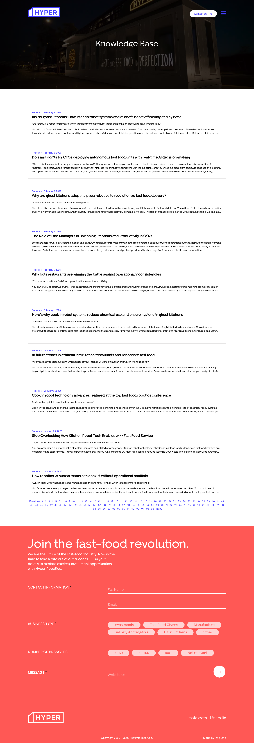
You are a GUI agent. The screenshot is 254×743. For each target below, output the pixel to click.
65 (138, 504)
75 (185, 504)
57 (99, 504)
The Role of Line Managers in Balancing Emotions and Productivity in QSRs (92, 236)
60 (114, 504)
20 (116, 501)
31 (170, 501)
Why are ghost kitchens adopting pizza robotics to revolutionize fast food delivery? (99, 195)
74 (180, 504)
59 (109, 504)
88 (113, 508)
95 (147, 508)
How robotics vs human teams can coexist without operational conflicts (90, 476)
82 (217, 504)
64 (133, 504)
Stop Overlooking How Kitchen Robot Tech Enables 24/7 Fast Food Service (92, 435)
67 (147, 504)
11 (78, 501)
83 (222, 504)
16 (99, 501)
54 (84, 504)
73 (175, 504)
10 (73, 501)
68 (152, 504)
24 (135, 501)
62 (123, 504)
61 (119, 504)
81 (213, 504)
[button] (203, 13)
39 (208, 501)
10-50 (118, 653)
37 (198, 501)
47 (51, 504)
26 (145, 501)
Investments (124, 625)
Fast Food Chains (164, 625)
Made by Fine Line (214, 737)
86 (104, 508)
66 (143, 504)
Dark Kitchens (175, 632)
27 (150, 501)
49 (60, 504)
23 (131, 501)
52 (75, 504)
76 (189, 504)
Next (159, 508)
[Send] (219, 672)
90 (123, 508)
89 (118, 508)
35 (189, 501)
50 (65, 504)
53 (80, 504)
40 (213, 501)
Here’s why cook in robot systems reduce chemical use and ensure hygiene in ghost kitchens (107, 314)
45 (41, 504)
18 (107, 501)
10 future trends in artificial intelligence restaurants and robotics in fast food (93, 355)
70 (162, 504)
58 (104, 504)
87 (109, 508)
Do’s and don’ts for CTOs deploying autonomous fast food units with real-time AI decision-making (111, 157)
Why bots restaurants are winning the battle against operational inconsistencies (96, 274)
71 (167, 504)
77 (194, 504)
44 (36, 504)
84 (94, 508)
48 (56, 504)
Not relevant (197, 653)
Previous (34, 501)
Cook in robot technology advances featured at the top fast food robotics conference (101, 395)
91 (128, 508)
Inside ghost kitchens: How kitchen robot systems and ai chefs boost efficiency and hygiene (107, 117)
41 (218, 501)
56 (94, 504)
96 (152, 508)
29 (160, 501)
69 (157, 504)
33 (179, 501)
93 (137, 508)
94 (142, 508)
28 (155, 501)
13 (86, 501)
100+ (168, 653)
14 (90, 501)
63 (128, 504)
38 (203, 501)
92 (132, 508)
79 (203, 504)
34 (184, 501)
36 (193, 501)
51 (70, 504)
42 (222, 501)
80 (208, 504)
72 (171, 504)
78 (198, 504)
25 (140, 501)
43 (31, 504)
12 (82, 501)
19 (112, 501)
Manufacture (204, 625)
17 (103, 501)
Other (207, 632)
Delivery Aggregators (131, 632)
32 (174, 501)
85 (99, 508)
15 (95, 501)
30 (165, 501)
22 (126, 501)
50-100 (144, 653)
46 (46, 504)
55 (89, 504)
